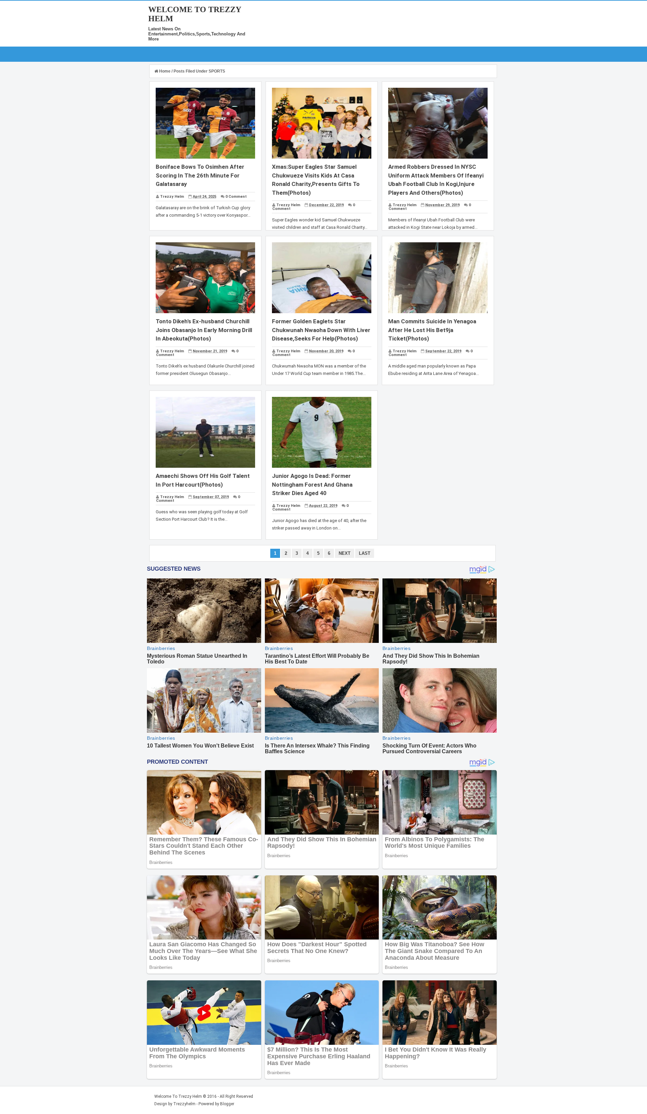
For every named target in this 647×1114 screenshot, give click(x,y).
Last (364, 553)
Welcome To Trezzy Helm (178, 1096)
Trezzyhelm (184, 1104)
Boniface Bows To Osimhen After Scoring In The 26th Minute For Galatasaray (200, 175)
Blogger (227, 1104)
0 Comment (236, 196)
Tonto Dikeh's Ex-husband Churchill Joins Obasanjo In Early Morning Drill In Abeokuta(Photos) (204, 330)
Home (165, 71)
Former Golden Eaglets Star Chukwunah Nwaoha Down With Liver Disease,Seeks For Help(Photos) (321, 330)
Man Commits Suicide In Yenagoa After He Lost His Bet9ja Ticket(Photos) (432, 330)
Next (344, 553)
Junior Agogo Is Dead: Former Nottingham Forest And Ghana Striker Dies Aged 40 (312, 484)
